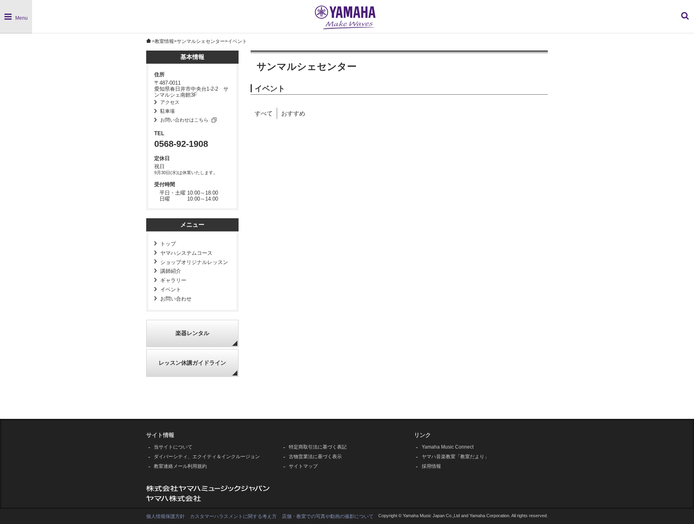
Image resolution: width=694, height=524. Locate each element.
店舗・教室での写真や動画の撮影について (328, 516)
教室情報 (164, 41)
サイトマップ (303, 466)
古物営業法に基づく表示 (315, 456)
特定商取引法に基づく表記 (318, 447)
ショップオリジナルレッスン (194, 262)
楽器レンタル (192, 333)
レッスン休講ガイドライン (192, 363)
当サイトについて (173, 447)
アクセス (170, 102)
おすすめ (293, 113)
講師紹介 (170, 271)
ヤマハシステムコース (186, 253)
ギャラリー (173, 280)
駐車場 (167, 111)
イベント (170, 289)
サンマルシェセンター (201, 41)
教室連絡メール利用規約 (180, 466)
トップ (168, 244)
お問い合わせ (176, 299)
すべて (264, 113)
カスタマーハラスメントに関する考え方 (233, 516)
